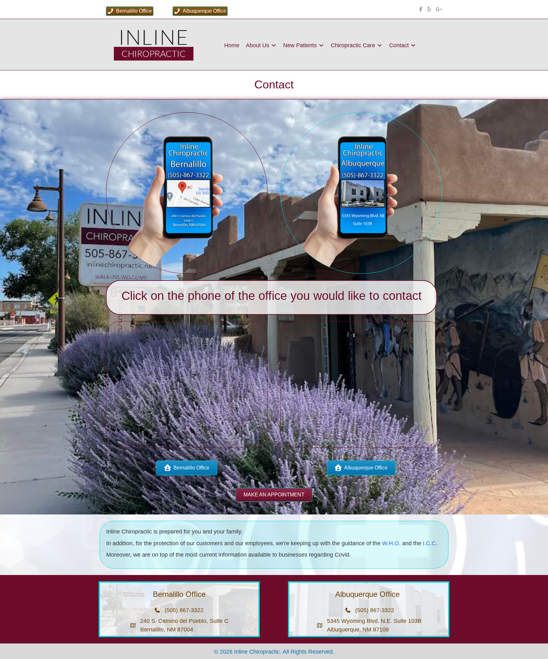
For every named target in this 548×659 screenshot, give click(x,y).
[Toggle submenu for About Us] (273, 45)
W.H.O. (391, 543)
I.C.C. (430, 543)
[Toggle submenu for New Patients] (321, 45)
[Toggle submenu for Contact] (413, 45)
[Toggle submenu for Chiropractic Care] (379, 45)
